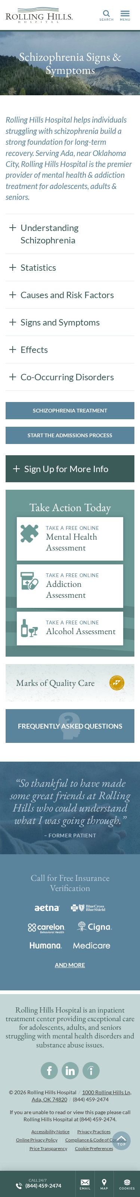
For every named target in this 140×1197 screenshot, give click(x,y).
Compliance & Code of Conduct (96, 1140)
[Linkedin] (70, 1070)
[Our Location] (104, 1184)
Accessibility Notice (50, 1131)
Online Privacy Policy (36, 1140)
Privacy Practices (94, 1131)
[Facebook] (49, 1070)
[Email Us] (85, 1184)
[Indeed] (91, 1070)
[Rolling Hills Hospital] (39, 15)
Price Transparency (48, 1148)
